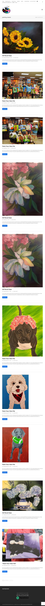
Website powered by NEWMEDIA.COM (26, 604)
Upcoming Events (5, 588)
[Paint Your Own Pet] (22, 85)
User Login (15, 2)
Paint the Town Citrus (8, 604)
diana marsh (16, 57)
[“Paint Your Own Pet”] (22, 545)
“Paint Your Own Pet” (9, 563)
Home (36, 17)
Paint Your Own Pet (8, 101)
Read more (5, 63)
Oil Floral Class (7, 56)
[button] (42, 9)
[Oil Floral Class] (22, 37)
